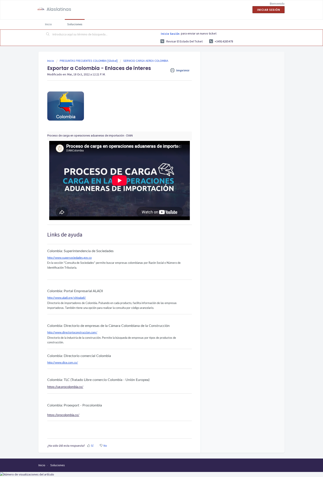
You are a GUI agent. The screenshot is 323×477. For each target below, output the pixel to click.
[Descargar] (153, 185)
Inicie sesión (170, 34)
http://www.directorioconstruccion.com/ (72, 332)
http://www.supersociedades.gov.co (69, 258)
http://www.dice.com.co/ (62, 362)
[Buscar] (47, 34)
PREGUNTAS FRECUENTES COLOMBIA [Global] (89, 61)
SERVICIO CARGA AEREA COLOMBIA (145, 61)
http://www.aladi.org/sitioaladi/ (66, 298)
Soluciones (74, 24)
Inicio (48, 24)
